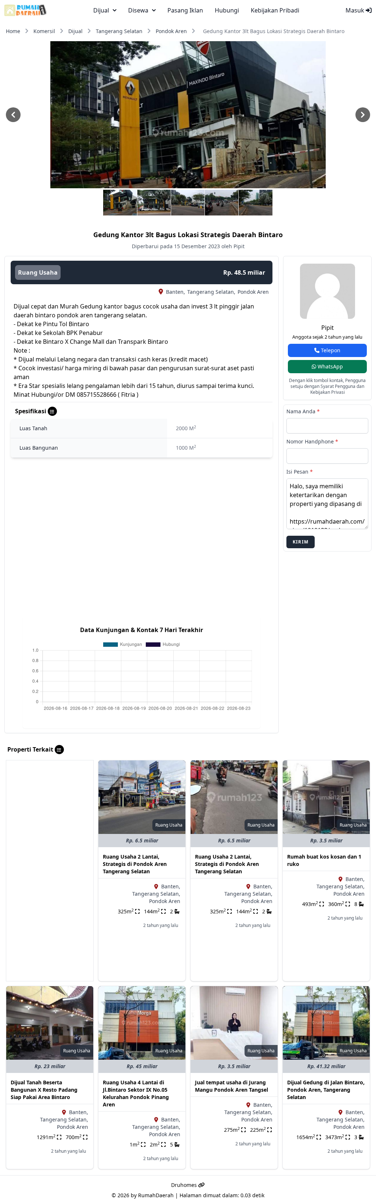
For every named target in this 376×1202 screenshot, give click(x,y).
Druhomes (184, 1184)
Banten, (175, 291)
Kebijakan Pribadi (275, 10)
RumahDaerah (156, 1195)
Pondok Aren (171, 31)
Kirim (300, 542)
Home (13, 31)
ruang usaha (38, 272)
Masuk (356, 10)
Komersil (44, 31)
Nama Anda (303, 411)
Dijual (75, 31)
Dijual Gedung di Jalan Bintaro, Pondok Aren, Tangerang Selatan (326, 1090)
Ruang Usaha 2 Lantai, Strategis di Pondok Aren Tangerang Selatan (135, 864)
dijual (101, 10)
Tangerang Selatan (119, 31)
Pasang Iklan (185, 10)
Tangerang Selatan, (211, 291)
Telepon (329, 350)
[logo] (25, 10)
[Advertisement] (49, 870)
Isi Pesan (299, 471)
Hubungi (227, 10)
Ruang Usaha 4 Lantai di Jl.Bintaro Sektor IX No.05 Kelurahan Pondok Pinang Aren (136, 1093)
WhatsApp (329, 366)
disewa (138, 10)
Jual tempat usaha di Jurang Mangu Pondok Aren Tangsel (231, 1086)
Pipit (327, 328)
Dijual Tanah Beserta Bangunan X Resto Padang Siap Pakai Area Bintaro (44, 1090)
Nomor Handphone (312, 441)
